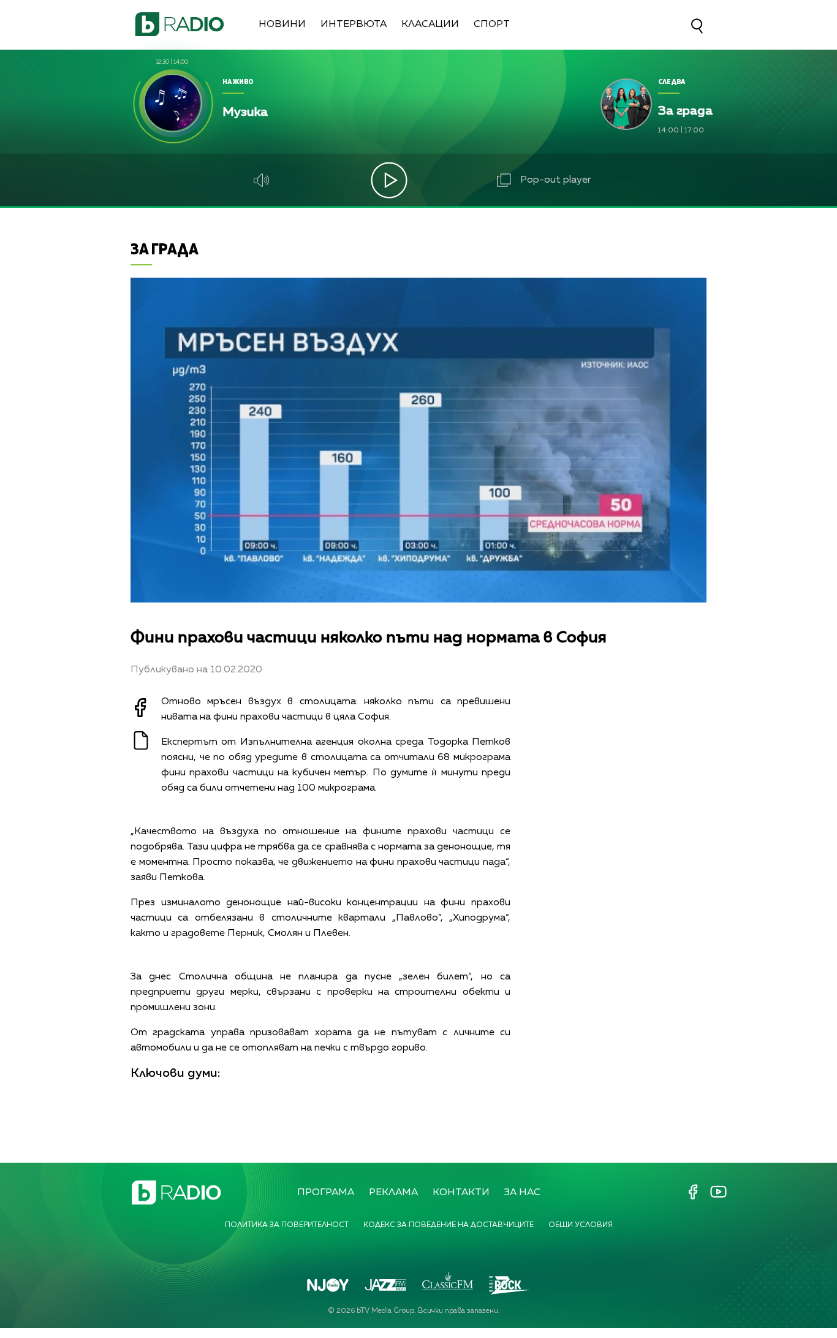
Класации (430, 24)
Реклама (393, 1193)
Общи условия (580, 1225)
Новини (282, 24)
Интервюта (353, 24)
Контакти (461, 1193)
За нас (522, 1193)
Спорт (492, 24)
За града (165, 248)
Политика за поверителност (287, 1225)
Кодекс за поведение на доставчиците (448, 1225)
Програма (325, 1193)
